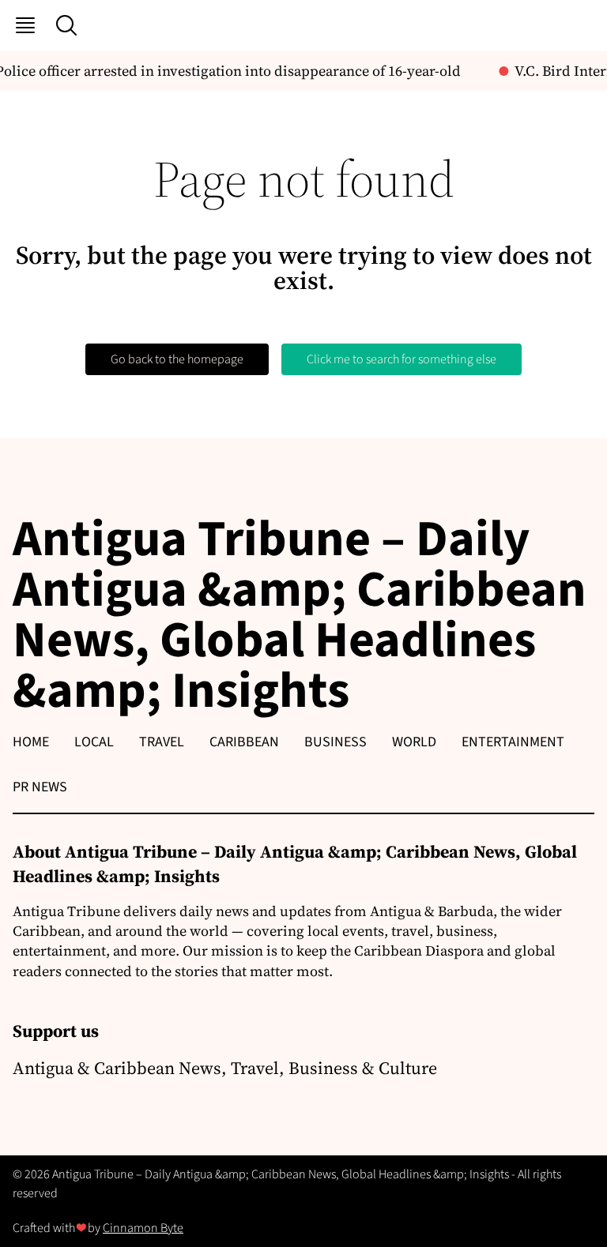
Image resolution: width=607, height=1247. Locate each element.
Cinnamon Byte (143, 1228)
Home (31, 742)
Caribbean (244, 742)
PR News (40, 787)
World (414, 742)
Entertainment (513, 742)
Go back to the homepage (177, 359)
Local (94, 742)
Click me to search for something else (401, 359)
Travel (161, 742)
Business (335, 742)
